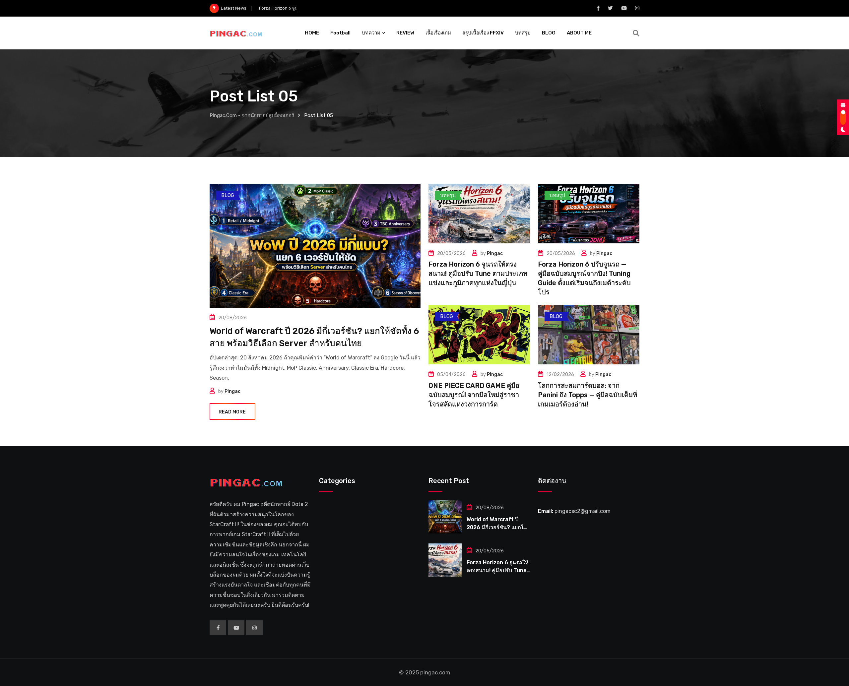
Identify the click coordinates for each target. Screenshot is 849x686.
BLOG (548, 33)
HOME (312, 33)
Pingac (232, 391)
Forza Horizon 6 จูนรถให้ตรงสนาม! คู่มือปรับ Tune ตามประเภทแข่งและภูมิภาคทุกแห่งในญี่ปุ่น (347, 8)
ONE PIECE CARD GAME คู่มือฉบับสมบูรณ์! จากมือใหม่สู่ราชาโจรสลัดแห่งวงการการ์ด (473, 395)
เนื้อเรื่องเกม (438, 33)
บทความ (371, 33)
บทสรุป (523, 33)
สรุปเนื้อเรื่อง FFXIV (483, 33)
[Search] (636, 33)
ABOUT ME (579, 33)
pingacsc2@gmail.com (583, 511)
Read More (232, 412)
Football (340, 33)
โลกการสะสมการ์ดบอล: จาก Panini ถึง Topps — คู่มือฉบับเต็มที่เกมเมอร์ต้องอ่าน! (587, 395)
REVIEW (405, 33)
